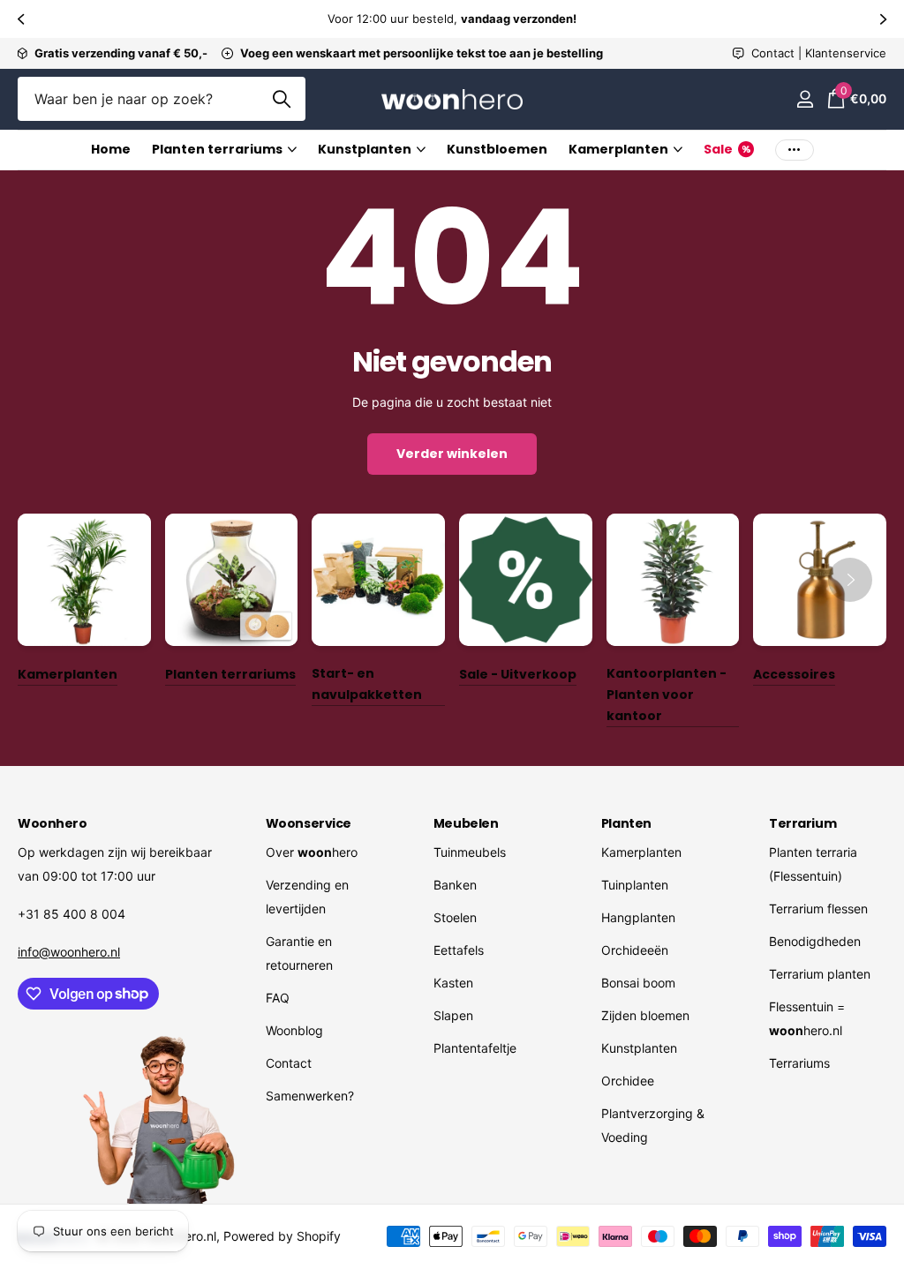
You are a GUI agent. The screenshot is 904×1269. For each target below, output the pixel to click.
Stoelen (455, 917)
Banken (455, 884)
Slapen (453, 1015)
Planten (626, 823)
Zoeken (281, 99)
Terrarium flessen (818, 908)
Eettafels (458, 949)
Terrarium (802, 823)
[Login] (804, 99)
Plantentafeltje (474, 1047)
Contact (289, 1062)
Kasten (453, 982)
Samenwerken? (310, 1095)
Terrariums (799, 1062)
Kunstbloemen (497, 149)
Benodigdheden (815, 941)
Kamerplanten (641, 852)
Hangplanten (638, 917)
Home (111, 149)
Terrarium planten (819, 973)
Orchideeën (634, 949)
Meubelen (466, 823)
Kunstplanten (639, 1047)
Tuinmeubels (469, 852)
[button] (19, 19)
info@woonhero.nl (69, 951)
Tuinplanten (634, 884)
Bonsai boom (638, 982)
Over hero (312, 852)
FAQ (278, 997)
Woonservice (308, 823)
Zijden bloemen (645, 1015)
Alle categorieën (224, 150)
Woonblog (294, 1030)
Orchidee (627, 1080)
